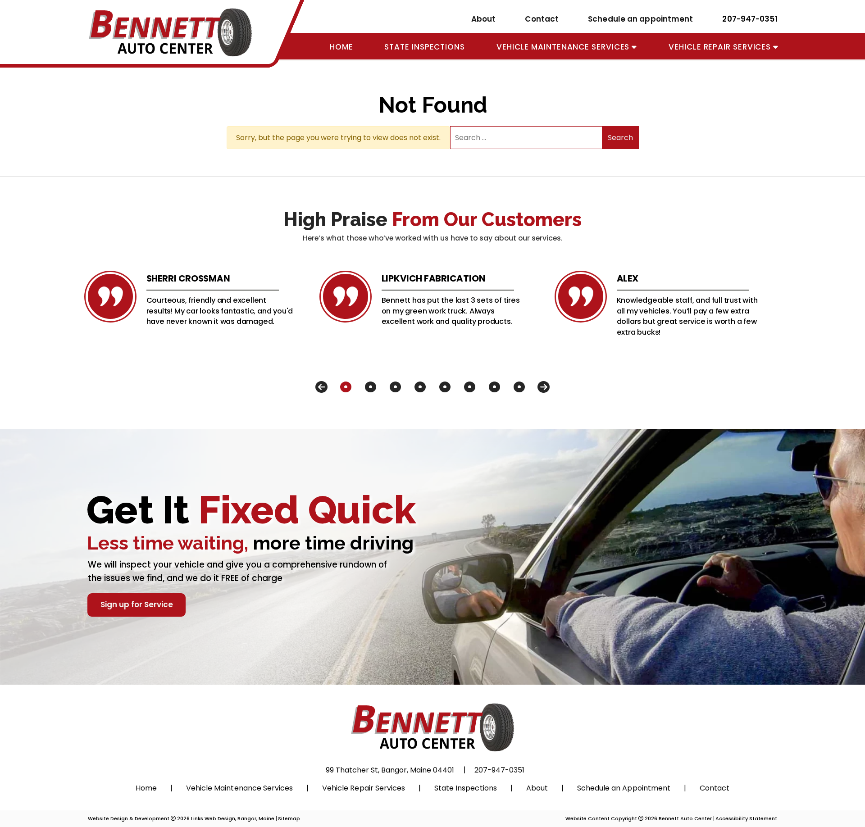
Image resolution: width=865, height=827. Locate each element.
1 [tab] (346, 387)
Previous (321, 387)
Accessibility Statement (746, 818)
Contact (542, 19)
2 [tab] (370, 387)
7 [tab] (494, 387)
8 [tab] (519, 387)
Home (341, 46)
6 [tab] (470, 387)
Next (543, 387)
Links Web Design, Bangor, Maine (233, 818)
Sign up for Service (136, 604)
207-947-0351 (749, 18)
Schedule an (623, 788)
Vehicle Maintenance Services (564, 46)
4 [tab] (420, 387)
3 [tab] (395, 387)
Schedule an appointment (640, 19)
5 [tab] (445, 387)
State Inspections (424, 46)
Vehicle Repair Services (721, 46)
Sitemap (289, 818)
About (483, 19)
